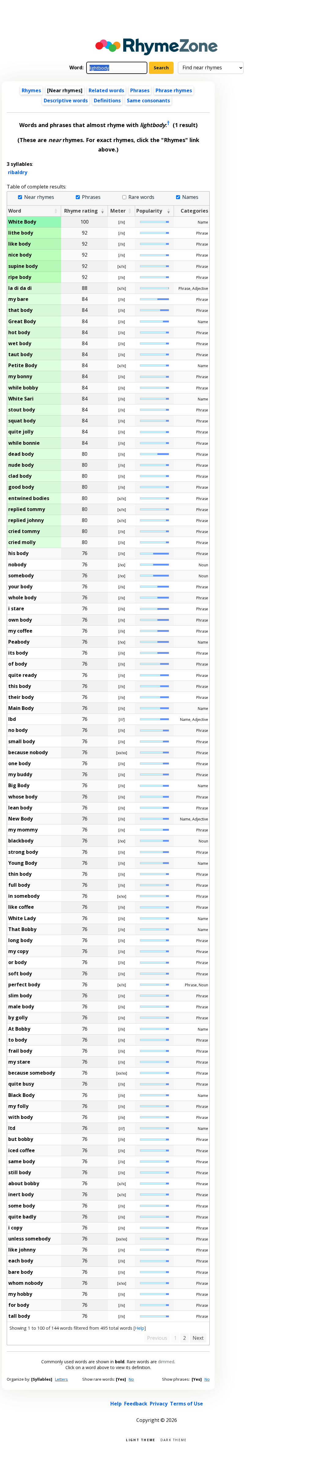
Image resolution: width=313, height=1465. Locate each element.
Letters (61, 1379)
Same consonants (148, 100)
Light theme (140, 1439)
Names (190, 197)
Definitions (107, 100)
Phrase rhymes (174, 90)
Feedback (135, 1403)
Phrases (139, 90)
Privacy (159, 1403)
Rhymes (31, 90)
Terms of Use (186, 1403)
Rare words (141, 197)
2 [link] (184, 1338)
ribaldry (17, 172)
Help (139, 1328)
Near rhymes (39, 197)
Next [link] (198, 1338)
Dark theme (173, 1439)
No (131, 1379)
